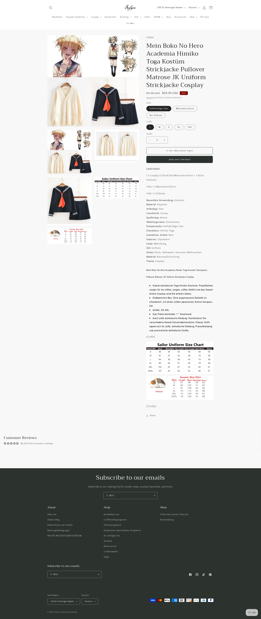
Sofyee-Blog (53, 520)
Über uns (51, 514)
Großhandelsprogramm (115, 520)
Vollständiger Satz (159, 108)
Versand (149, 98)
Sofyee (57, 612)
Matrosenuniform (185, 108)
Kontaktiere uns (111, 514)
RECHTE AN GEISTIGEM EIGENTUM (64, 536)
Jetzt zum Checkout (179, 159)
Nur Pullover (156, 115)
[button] (50, 7)
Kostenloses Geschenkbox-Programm (122, 530)
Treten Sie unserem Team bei (174, 514)
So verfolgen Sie (112, 536)
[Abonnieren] (154, 495)
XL (178, 127)
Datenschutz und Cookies (60, 525)
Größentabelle (111, 551)
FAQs (106, 557)
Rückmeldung (167, 520)
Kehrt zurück (110, 546)
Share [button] (153, 415)
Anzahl (149, 134)
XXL (190, 127)
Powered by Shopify (69, 612)
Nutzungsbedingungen (58, 530)
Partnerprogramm (112, 525)
